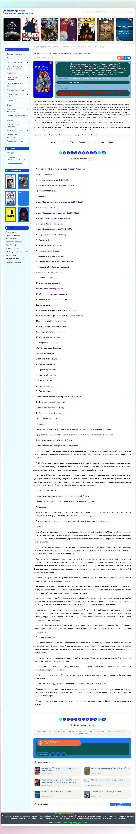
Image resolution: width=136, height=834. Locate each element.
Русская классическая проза (114, 70)
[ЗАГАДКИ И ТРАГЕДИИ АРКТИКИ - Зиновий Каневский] (10, 198)
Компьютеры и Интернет (13, 125)
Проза (9, 58)
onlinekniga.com (41, 47)
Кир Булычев (11, 238)
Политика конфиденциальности (16, 158)
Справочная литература (12, 136)
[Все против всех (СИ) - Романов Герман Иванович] (23, 181)
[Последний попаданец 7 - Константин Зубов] (23, 214)
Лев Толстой (11, 245)
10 (95, 153)
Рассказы (82, 68)
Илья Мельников (13, 235)
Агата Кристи (11, 232)
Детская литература (15, 90)
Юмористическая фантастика (103, 75)
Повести (121, 68)
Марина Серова (12, 248)
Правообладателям (15, 164)
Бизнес (10, 101)
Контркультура (76, 66)
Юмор (9, 105)
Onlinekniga (18, 11)
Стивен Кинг (11, 255)
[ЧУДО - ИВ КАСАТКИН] (124, 29)
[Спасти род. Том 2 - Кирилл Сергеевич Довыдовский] (10, 181)
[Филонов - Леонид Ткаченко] (10, 214)
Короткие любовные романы (96, 66)
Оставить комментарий (120, 804)
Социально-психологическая (83, 72)
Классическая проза (109, 64)
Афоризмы (55, 47)
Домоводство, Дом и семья (15, 95)
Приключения (12, 73)
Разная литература (15, 141)
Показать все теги (13, 263)
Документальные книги (14, 85)
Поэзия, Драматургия (16, 115)
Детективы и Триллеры (12, 78)
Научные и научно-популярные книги (15, 68)
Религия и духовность (16, 130)
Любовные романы (14, 62)
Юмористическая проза (79, 75)
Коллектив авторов (14, 242)
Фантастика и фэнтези (16, 54)
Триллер (100, 72)
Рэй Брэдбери (12, 252)
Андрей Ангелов (76, 82)
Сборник (24, 252)
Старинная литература (11, 110)
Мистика (92, 68)
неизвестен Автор (13, 258)
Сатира (97, 70)
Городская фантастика (89, 64)
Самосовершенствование (81, 70)
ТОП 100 (10, 153)
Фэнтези (109, 72)
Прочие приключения (107, 68)
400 (104, 153)
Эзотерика (119, 72)
